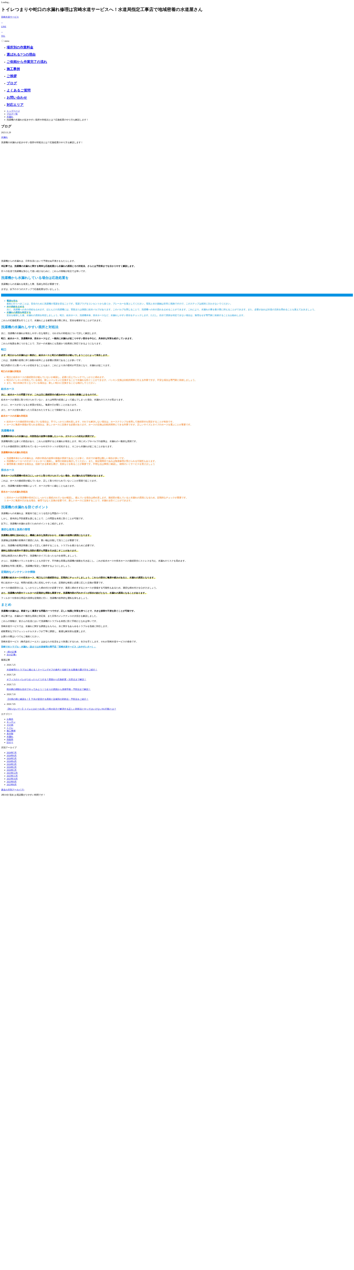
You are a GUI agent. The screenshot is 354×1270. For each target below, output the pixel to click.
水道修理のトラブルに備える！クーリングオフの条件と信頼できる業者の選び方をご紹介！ (52, 669)
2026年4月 (12, 761)
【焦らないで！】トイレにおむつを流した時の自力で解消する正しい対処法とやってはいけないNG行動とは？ (61, 709)
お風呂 (10, 719)
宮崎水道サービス (10, 17)
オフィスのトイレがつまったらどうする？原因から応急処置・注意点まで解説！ (46, 679)
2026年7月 (12, 752)
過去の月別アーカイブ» (12, 790)
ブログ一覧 (12, 114)
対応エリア (15, 105)
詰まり (10, 742)
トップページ (13, 111)
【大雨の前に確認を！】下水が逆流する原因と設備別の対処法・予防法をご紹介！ (47, 699)
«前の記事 (12, 652)
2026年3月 (12, 764)
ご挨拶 (12, 76)
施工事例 (13, 69)
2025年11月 (12, 776)
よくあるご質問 (19, 90)
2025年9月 (12, 782)
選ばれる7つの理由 (21, 54)
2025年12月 (12, 773)
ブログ (12, 83)
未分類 (10, 734)
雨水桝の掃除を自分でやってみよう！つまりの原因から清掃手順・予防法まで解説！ (49, 689)
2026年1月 (12, 770)
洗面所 (10, 739)
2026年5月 (12, 758)
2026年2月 (12, 767)
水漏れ (10, 117)
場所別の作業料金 (20, 47)
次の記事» (12, 655)
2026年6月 (12, 755)
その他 (10, 725)
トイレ (10, 728)
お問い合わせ (17, 97)
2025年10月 (12, 779)
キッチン (11, 722)
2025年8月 (12, 784)
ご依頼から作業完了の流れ (27, 61)
